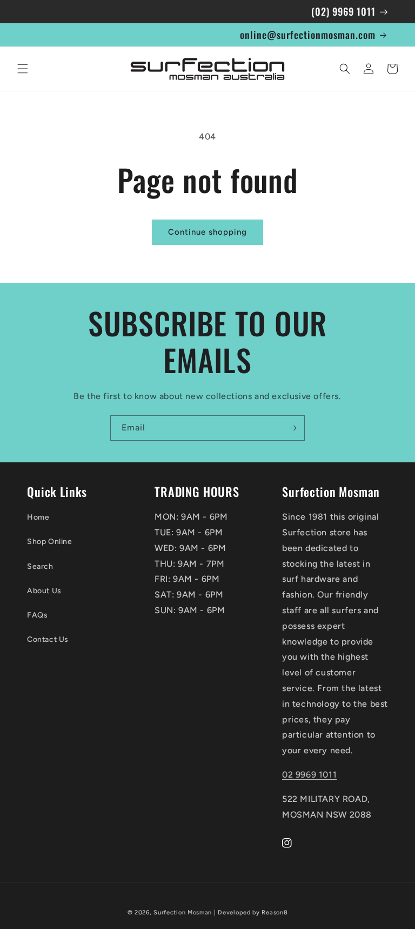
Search (40, 566)
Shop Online (49, 541)
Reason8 (274, 912)
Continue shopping (207, 232)
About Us (44, 590)
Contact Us (48, 639)
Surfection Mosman (182, 912)
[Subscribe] (292, 428)
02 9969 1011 (309, 774)
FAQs (37, 615)
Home (38, 517)
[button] (23, 69)
